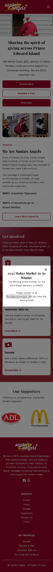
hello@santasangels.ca (18, 296)
